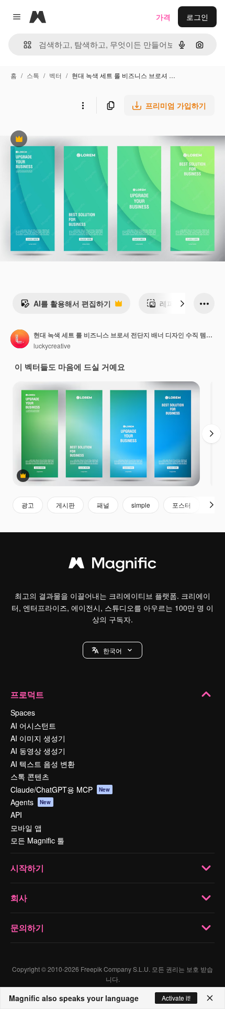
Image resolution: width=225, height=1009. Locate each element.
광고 (27, 504)
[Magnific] (112, 565)
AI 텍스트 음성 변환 (42, 764)
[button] (112, 650)
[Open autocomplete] (23, 45)
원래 (60, 140)
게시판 (65, 504)
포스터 (181, 504)
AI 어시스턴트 (33, 725)
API (16, 814)
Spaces (22, 712)
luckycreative (52, 345)
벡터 (55, 75)
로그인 (197, 17)
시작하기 (27, 868)
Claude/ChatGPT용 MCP (60, 789)
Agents (30, 802)
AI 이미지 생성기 (37, 738)
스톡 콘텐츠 (29, 776)
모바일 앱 (26, 827)
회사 (18, 898)
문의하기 (27, 928)
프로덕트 (27, 694)
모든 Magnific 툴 (37, 840)
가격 (163, 17)
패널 (103, 504)
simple (140, 504)
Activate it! (176, 997)
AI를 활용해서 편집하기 (65, 306)
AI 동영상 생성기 (37, 750)
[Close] (210, 998)
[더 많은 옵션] (82, 105)
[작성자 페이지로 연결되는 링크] (19, 340)
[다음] (182, 303)
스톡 (33, 75)
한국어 (112, 650)
